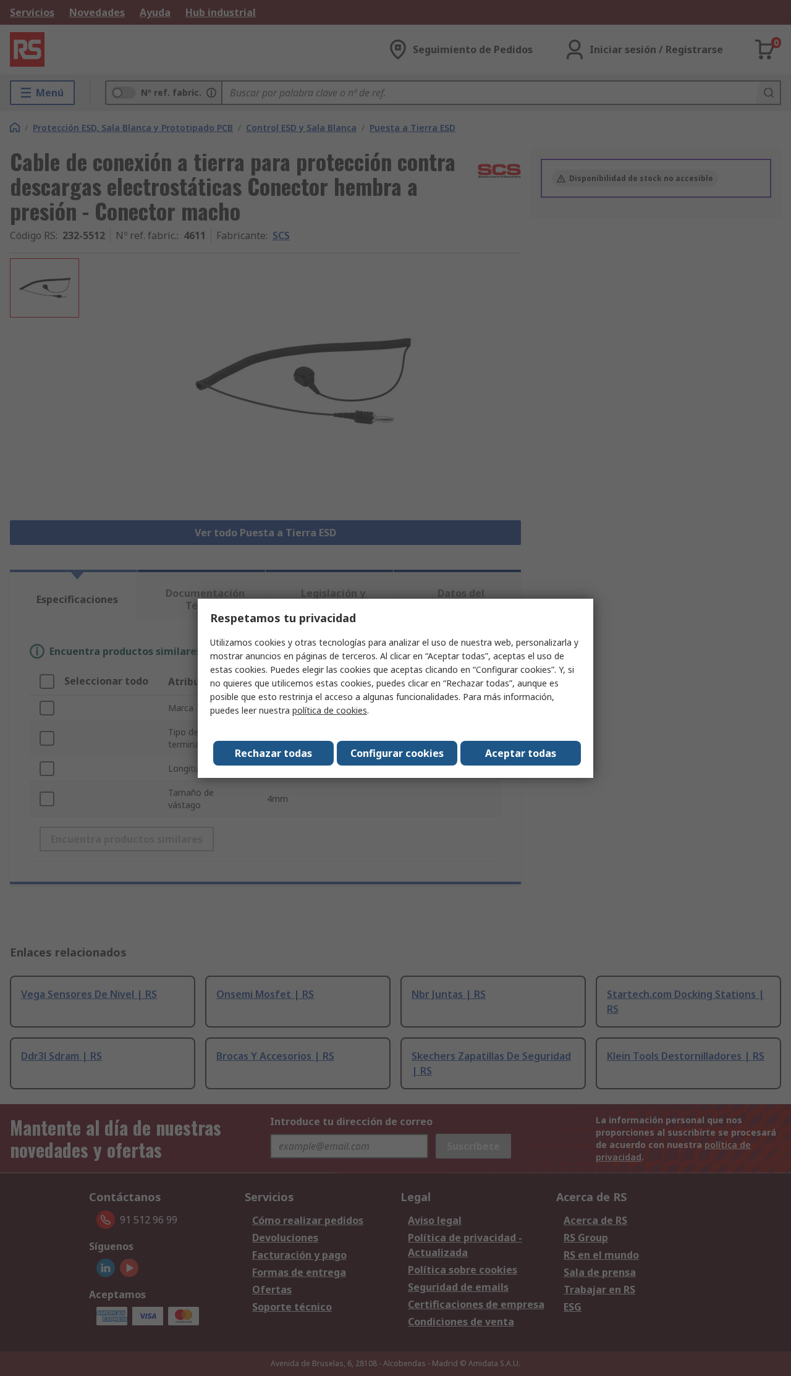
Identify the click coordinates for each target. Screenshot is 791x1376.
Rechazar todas (273, 753)
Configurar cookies (397, 753)
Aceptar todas (520, 753)
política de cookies (329, 710)
